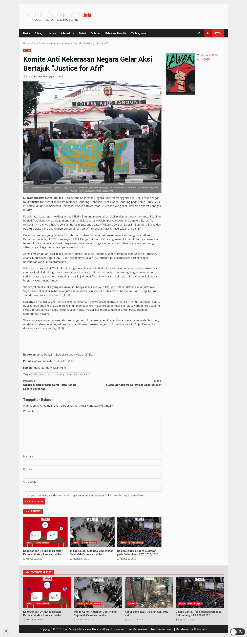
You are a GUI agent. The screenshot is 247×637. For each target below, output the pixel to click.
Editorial (95, 33)
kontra (70, 374)
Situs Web (29, 482)
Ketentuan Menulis (115, 33)
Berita (26, 33)
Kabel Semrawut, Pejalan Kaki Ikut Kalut (149, 592)
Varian (52, 33)
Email (27, 469)
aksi (50, 374)
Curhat (131, 603)
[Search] (199, 33)
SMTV (217, 33)
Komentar (30, 411)
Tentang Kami (139, 33)
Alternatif (66, 33)
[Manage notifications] (6, 631)
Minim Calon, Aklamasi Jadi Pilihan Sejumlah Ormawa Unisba (92, 532)
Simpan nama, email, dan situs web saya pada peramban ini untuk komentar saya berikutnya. (85, 495)
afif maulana (38, 374)
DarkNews (182, 629)
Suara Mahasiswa (37, 76)
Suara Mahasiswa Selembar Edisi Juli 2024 (133, 383)
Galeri (82, 33)
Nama (28, 456)
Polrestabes (82, 374)
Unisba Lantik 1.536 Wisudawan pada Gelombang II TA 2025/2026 (139, 532)
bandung (59, 374)
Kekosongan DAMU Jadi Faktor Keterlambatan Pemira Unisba (45, 532)
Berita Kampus (42, 543)
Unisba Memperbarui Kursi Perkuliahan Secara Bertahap (49, 385)
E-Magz (39, 33)
